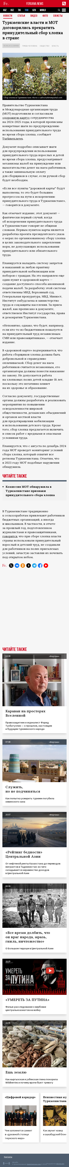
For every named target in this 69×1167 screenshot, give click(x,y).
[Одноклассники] (23, 565)
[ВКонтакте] (17, 565)
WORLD (43, 10)
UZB (34, 10)
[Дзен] (28, 565)
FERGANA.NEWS (34, 3)
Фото (45, 15)
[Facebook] (40, 565)
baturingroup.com (34, 1164)
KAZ (5, 10)
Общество (44, 46)
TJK (19, 10)
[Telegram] (34, 565)
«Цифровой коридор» (20, 1097)
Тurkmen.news (12, 138)
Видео (33, 15)
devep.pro (60, 1164)
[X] (11, 565)
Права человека (29, 46)
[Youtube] (46, 565)
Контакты (8, 1157)
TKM (26, 10)
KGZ (12, 10)
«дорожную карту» (16, 118)
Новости (7, 15)
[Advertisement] (34, 609)
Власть (55, 46)
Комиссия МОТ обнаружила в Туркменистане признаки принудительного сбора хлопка (30, 491)
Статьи (21, 15)
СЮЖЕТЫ (58, 15)
